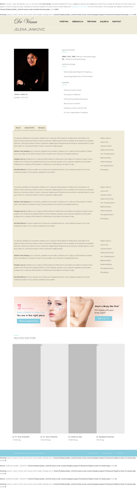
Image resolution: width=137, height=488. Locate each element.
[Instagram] (18, 101)
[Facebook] (21, 101)
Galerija (104, 21)
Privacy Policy (107, 453)
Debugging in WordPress (79, 7)
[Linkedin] (28, 443)
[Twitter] (15, 101)
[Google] (23, 443)
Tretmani (91, 21)
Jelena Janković (21, 94)
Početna (64, 21)
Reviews (41, 128)
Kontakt (116, 21)
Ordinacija (77, 21)
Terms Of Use (93, 453)
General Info (29, 128)
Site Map (120, 453)
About (18, 128)
